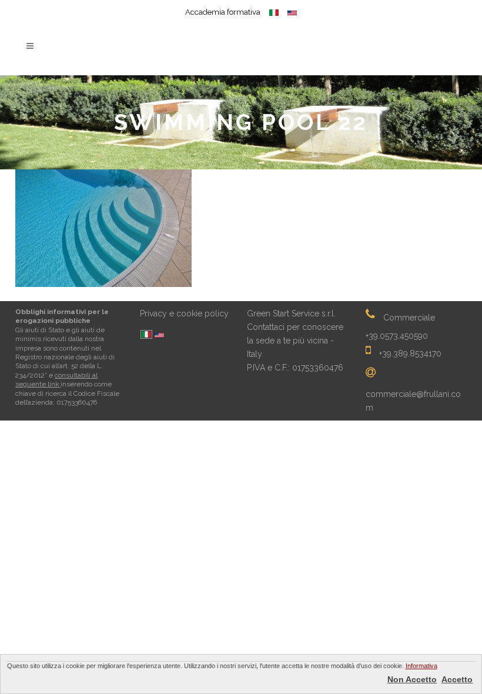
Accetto (457, 679)
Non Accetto (412, 679)
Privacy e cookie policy (184, 313)
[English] (159, 336)
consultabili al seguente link (56, 379)
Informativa (421, 665)
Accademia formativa (222, 12)
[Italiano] (146, 335)
